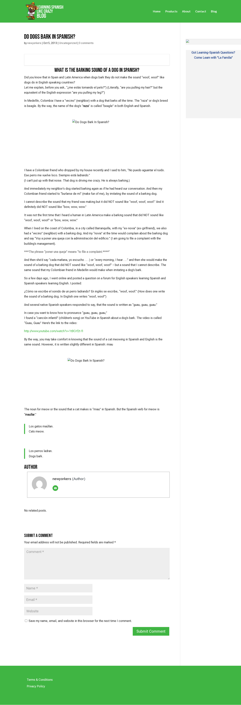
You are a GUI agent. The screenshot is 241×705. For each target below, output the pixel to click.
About (186, 11)
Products (171, 11)
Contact (200, 11)
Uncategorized (68, 43)
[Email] (55, 488)
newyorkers (34, 43)
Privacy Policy (36, 686)
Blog (214, 11)
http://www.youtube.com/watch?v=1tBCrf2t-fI (53, 331)
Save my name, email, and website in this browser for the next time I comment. (80, 621)
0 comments (86, 43)
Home (157, 11)
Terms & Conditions (40, 680)
